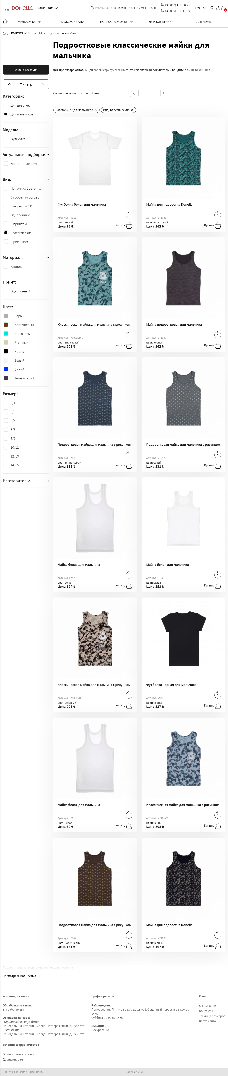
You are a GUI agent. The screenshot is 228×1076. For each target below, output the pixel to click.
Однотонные (20, 215)
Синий (19, 369)
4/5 (13, 420)
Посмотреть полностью (20, 976)
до (134, 93)
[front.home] (4, 33)
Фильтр (26, 84)
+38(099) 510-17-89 (177, 11)
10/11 (15, 447)
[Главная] (5, 21)
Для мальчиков (22, 114)
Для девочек (20, 105)
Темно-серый (24, 378)
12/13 (15, 456)
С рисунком (19, 241)
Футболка (18, 139)
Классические (21, 233)
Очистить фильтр (26, 69)
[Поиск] (212, 8)
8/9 (13, 438)
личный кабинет (198, 70)
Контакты (206, 1011)
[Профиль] (217, 8)
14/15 (15, 465)
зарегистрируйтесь (107, 70)
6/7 (13, 429)
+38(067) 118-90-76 (177, 5)
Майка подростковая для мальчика (174, 324)
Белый (19, 360)
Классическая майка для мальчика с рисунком (94, 324)
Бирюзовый (23, 333)
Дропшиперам (13, 1059)
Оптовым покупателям (19, 1054)
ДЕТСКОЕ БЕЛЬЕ (160, 22)
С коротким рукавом (26, 197)
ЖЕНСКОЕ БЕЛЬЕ (29, 22)
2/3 (13, 411)
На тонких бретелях (26, 188)
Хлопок (16, 266)
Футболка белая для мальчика (82, 204)
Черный (20, 351)
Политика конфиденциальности (23, 1071)
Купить (120, 225)
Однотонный (20, 291)
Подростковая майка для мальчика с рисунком (94, 444)
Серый (19, 316)
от (105, 93)
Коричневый (24, 324)
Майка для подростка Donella (169, 204)
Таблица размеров (212, 1016)
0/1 (13, 403)
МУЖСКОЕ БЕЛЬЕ (72, 22)
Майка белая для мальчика (79, 564)
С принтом (19, 224)
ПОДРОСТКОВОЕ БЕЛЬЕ (116, 22)
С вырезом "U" (21, 206)
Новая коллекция (24, 163)
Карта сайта (207, 1021)
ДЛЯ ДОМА (203, 22)
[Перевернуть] (129, 214)
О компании (207, 1006)
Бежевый (21, 342)
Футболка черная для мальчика (171, 685)
